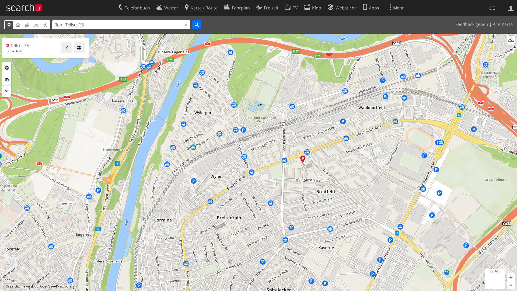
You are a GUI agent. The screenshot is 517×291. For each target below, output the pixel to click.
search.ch (15, 286)
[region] (258, 162)
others (69, 286)
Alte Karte (503, 24)
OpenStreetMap (51, 286)
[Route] (66, 47)
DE (492, 8)
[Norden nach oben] (511, 50)
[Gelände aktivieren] (511, 40)
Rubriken (6, 68)
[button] (302, 159)
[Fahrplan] (79, 47)
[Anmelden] (511, 7)
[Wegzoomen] (511, 285)
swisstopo (31, 286)
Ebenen (6, 79)
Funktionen (6, 91)
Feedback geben (471, 24)
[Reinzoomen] (511, 277)
